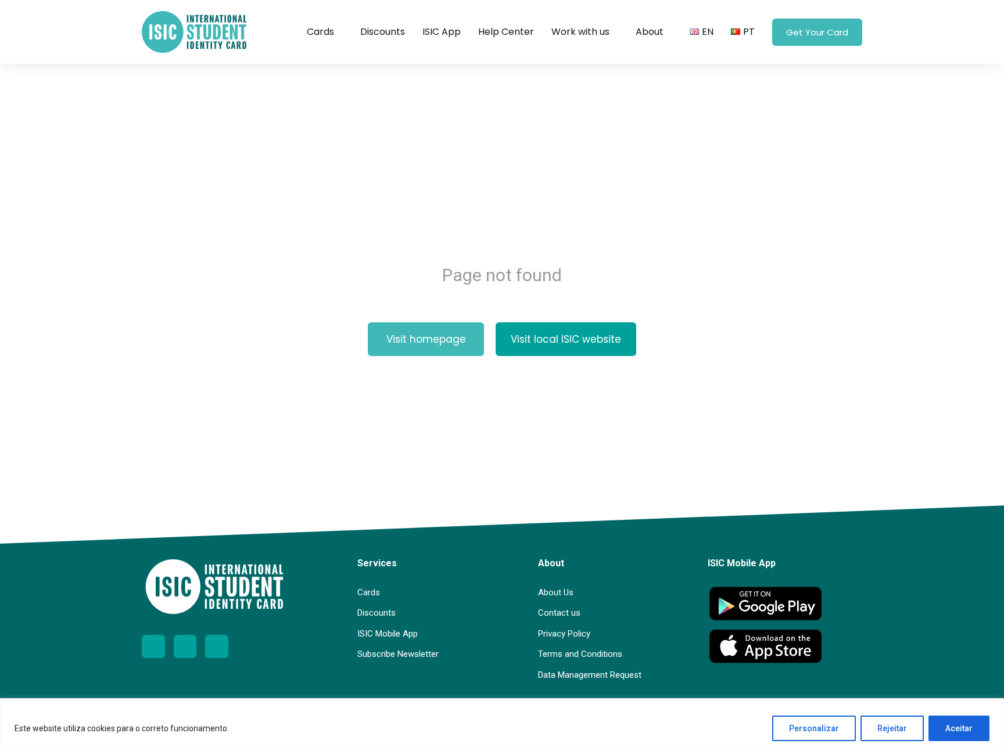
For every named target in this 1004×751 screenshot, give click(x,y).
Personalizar (814, 728)
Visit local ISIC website (566, 339)
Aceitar (959, 728)
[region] (502, 724)
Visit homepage (426, 339)
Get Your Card (817, 32)
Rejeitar (892, 728)
